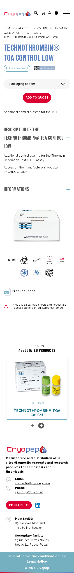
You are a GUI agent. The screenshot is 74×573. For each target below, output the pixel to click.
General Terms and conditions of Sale (37, 556)
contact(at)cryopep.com (32, 483)
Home (7, 28)
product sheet (23, 291)
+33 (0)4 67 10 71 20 (29, 492)
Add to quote (37, 97)
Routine (42, 28)
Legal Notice (37, 561)
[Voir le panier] (43, 13)
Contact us (19, 505)
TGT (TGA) (32, 32)
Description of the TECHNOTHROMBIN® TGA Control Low (34, 138)
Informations (16, 189)
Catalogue (24, 28)
